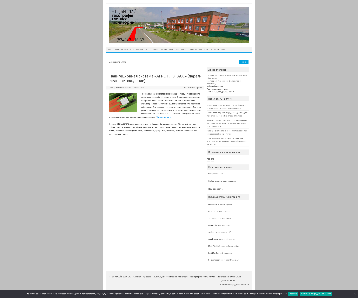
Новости (155, 124)
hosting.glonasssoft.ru (230, 246)
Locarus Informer (223, 211)
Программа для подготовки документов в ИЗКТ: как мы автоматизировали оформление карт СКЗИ (227, 141)
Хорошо (293, 294)
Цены (206, 49)
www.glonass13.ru (215, 174)
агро (119, 127)
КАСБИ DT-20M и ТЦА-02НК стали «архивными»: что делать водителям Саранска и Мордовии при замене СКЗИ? (227, 123)
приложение (149, 131)
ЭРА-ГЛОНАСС (181, 49)
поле (140, 131)
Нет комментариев (193, 87)
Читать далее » (163, 117)
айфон (139, 127)
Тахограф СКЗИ (141, 49)
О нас (223, 49)
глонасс (155, 127)
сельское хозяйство (184, 131)
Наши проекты (215, 189)
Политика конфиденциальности (234, 284)
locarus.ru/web (226, 205)
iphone (112, 127)
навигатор (176, 127)
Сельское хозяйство (168, 124)
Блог (110, 49)
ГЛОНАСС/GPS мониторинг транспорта (134, 124)
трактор (117, 134)
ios (194, 124)
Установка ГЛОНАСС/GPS (123, 49)
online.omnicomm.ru (227, 239)
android (188, 124)
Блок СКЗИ (154, 49)
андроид (147, 127)
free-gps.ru (234, 260)
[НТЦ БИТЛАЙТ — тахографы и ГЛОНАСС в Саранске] (179, 42)
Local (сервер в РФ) (223, 232)
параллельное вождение (126, 131)
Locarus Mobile (225, 218)
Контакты (214, 49)
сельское (170, 131)
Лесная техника (195, 49)
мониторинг (165, 127)
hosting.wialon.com (223, 225)
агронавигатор (128, 127)
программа (160, 131)
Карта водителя (167, 49)
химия (125, 134)
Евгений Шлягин (123, 87)
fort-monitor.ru (226, 253)
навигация (186, 127)
